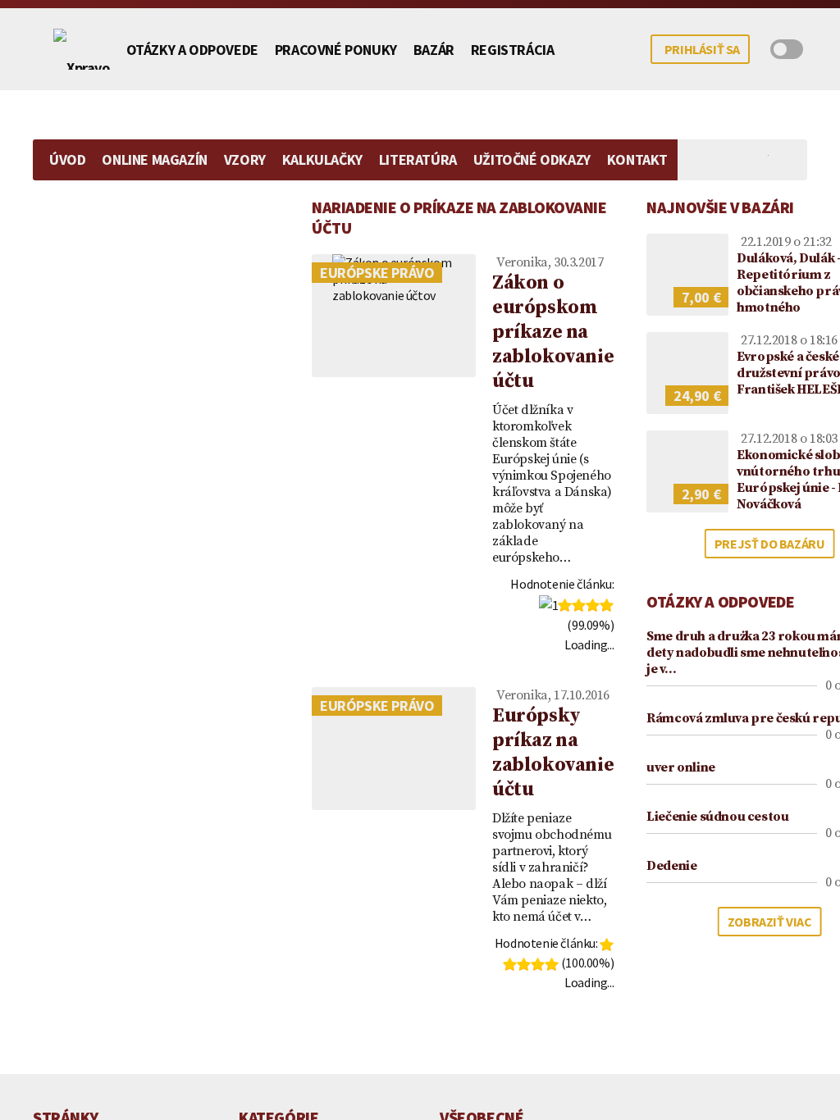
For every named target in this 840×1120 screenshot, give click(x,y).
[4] (593, 605)
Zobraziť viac (770, 921)
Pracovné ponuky (336, 49)
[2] (565, 605)
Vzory (245, 159)
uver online (680, 767)
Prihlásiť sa (702, 49)
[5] (607, 605)
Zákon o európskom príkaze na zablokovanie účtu (553, 332)
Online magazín (154, 159)
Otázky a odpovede (192, 49)
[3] (579, 605)
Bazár (433, 49)
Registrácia (513, 49)
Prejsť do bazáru (769, 543)
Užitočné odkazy (532, 159)
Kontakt (637, 159)
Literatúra (418, 159)
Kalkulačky (322, 159)
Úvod (67, 159)
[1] (549, 605)
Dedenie (671, 866)
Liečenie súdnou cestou (717, 816)
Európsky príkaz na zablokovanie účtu (553, 752)
